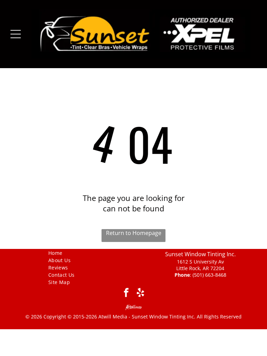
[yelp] (141, 293)
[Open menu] (15, 34)
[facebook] (126, 293)
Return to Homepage (133, 233)
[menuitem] (67, 252)
